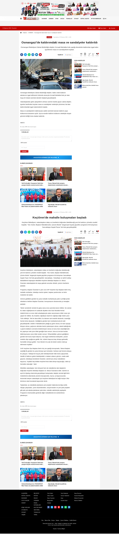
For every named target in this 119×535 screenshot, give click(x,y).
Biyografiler (50, 500)
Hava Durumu (77, 493)
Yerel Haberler (64, 493)
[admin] (69, 507)
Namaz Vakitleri (78, 500)
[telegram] (32, 54)
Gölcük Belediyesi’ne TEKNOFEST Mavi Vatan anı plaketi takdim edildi (32, 205)
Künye (53, 520)
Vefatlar (49, 503)
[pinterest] (40, 54)
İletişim (57, 520)
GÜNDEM (51, 18)
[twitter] (25, 54)
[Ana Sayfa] (21, 32)
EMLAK (36, 498)
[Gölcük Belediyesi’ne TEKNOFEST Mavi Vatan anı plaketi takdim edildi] (32, 195)
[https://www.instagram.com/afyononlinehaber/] (55, 507)
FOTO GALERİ (25, 500)
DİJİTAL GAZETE (85, 18)
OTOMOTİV (24, 509)
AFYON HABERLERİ (96, 18)
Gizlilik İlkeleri (72, 520)
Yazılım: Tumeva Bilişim (59, 528)
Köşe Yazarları (51, 498)
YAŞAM (23, 514)
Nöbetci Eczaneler (79, 498)
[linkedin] (36, 54)
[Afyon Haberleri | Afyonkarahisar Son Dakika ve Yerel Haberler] (31, 18)
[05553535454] (65, 507)
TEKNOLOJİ (69, 18)
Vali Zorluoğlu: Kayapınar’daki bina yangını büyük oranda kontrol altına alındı (32, 184)
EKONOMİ (44, 18)
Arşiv (62, 498)
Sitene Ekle (47, 520)
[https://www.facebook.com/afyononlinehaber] (48, 507)
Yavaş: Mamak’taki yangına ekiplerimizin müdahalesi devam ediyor (58, 184)
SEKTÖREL (37, 509)
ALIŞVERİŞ (24, 493)
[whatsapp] (29, 54)
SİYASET (76, 18)
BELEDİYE (36, 493)
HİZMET (23, 503)
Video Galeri (92, 28)
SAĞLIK (62, 18)
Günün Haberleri (65, 495)
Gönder (24, 151)
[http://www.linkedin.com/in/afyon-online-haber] (62, 507)
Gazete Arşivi (64, 500)
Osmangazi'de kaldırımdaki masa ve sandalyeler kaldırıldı (48, 32)
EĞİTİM (36, 495)
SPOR (56, 18)
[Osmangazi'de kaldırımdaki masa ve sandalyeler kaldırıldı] (46, 74)
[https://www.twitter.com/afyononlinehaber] (52, 507)
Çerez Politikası (64, 520)
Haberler (25, 32)
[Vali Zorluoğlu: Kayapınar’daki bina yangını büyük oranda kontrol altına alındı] (32, 174)
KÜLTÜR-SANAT (38, 507)
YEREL (35, 514)
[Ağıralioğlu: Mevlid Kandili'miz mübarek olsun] (59, 195)
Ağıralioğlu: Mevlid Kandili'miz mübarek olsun (57, 205)
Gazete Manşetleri (79, 495)
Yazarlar (112, 28)
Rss (42, 520)
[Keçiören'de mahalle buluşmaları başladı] (46, 251)
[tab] (25, 132)
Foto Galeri (103, 28)
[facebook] (21, 54)
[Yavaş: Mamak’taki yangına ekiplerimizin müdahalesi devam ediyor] (59, 174)
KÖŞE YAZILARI (25, 507)
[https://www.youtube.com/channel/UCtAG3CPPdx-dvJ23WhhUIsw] (59, 507)
